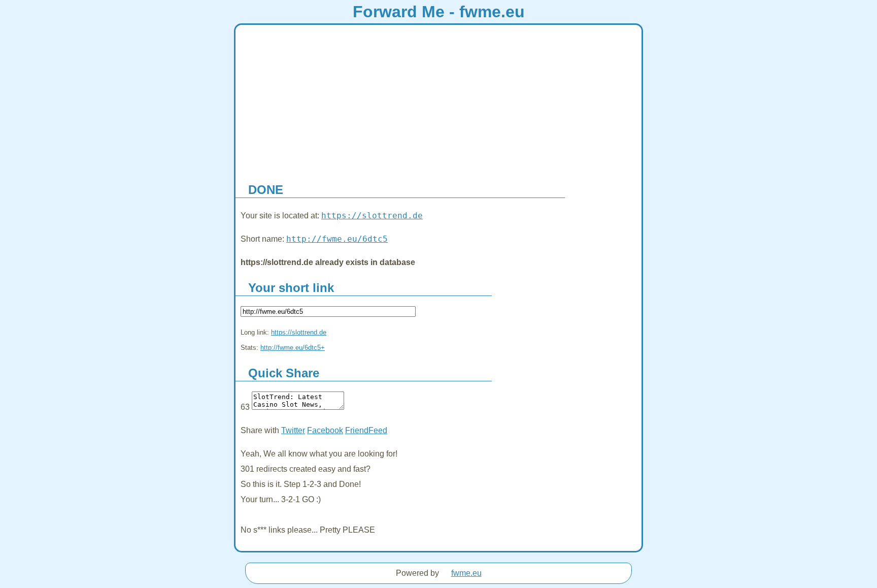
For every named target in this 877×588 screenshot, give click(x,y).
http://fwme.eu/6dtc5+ (292, 347)
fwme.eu (466, 573)
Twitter (293, 430)
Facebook (325, 430)
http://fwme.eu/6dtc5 (337, 239)
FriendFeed (366, 430)
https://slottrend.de (372, 215)
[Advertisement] (438, 101)
